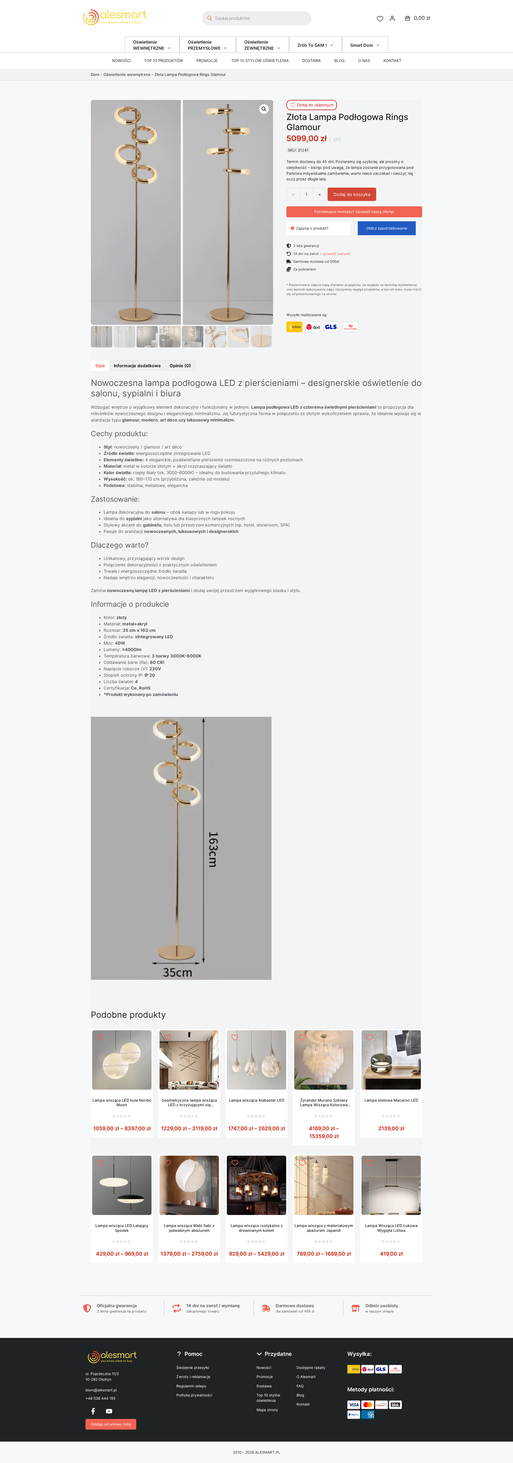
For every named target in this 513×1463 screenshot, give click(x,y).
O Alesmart (306, 1377)
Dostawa (311, 60)
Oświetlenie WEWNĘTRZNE (148, 45)
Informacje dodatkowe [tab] (137, 365)
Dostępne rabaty (311, 1367)
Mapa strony (267, 1410)
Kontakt (392, 60)
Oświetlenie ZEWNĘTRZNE (259, 45)
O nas (364, 60)
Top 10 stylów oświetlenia (260, 60)
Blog (339, 60)
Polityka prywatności (194, 1395)
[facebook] (93, 1411)
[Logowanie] (392, 18)
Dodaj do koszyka (351, 194)
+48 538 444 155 (100, 1398)
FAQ (300, 1386)
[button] (264, 109)
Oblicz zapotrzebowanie (386, 228)
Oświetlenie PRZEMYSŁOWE (204, 45)
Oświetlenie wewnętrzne (126, 74)
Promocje (207, 60)
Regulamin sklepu (191, 1386)
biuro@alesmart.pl (101, 1390)
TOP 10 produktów (163, 60)
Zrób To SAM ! (312, 45)
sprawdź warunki (336, 253)
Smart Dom (361, 45)
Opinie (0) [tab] (180, 365)
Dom (95, 74)
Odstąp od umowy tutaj (111, 1424)
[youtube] (109, 1411)
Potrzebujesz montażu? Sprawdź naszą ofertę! (354, 212)
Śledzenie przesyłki (192, 1367)
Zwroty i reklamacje (193, 1377)
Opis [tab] (100, 365)
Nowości (121, 60)
